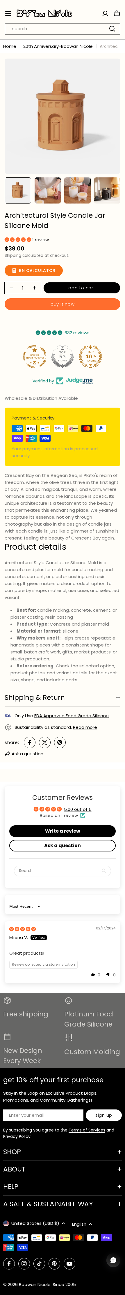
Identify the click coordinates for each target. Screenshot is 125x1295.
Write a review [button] (62, 831)
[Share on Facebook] (29, 742)
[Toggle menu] (8, 13)
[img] (22, 929)
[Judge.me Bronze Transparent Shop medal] (34, 356)
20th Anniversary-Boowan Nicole (58, 46)
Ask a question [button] (62, 845)
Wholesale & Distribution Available (41, 398)
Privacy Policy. (17, 1136)
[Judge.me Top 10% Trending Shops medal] (90, 356)
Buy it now (63, 304)
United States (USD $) (35, 1223)
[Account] (105, 13)
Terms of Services (87, 1130)
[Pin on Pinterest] (60, 742)
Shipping (13, 255)
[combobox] (62, 28)
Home (9, 46)
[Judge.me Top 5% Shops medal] (62, 356)
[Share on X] (45, 742)
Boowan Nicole (35, 1284)
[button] (18, 240)
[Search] (112, 28)
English (79, 1224)
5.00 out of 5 (78, 809)
